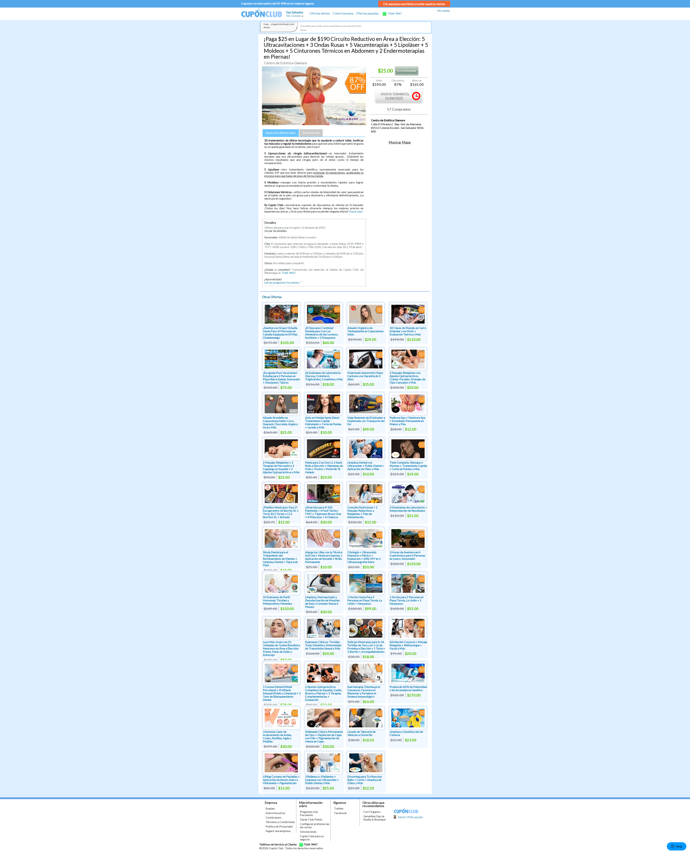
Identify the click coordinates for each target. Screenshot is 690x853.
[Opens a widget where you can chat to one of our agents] (676, 846)
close (379, 452)
